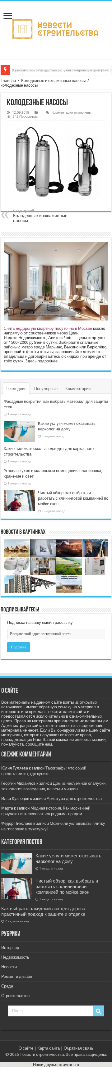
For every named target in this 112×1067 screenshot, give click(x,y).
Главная (8, 80)
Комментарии (78, 388)
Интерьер (10, 947)
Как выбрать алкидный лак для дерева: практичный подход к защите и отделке (43, 911)
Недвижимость (15, 957)
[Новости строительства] (56, 30)
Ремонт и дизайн (16, 976)
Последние (16, 388)
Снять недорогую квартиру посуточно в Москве (48, 328)
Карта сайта (48, 1048)
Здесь (31, 361)
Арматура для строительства (74, 798)
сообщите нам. (39, 744)
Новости (9, 967)
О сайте (26, 1048)
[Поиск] (98, 1011)
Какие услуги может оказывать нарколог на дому (68, 858)
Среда (7, 986)
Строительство (15, 995)
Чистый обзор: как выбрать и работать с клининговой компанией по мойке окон (73, 498)
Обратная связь (78, 1048)
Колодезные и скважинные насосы (53, 80)
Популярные (46, 388)
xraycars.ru (69, 1064)
